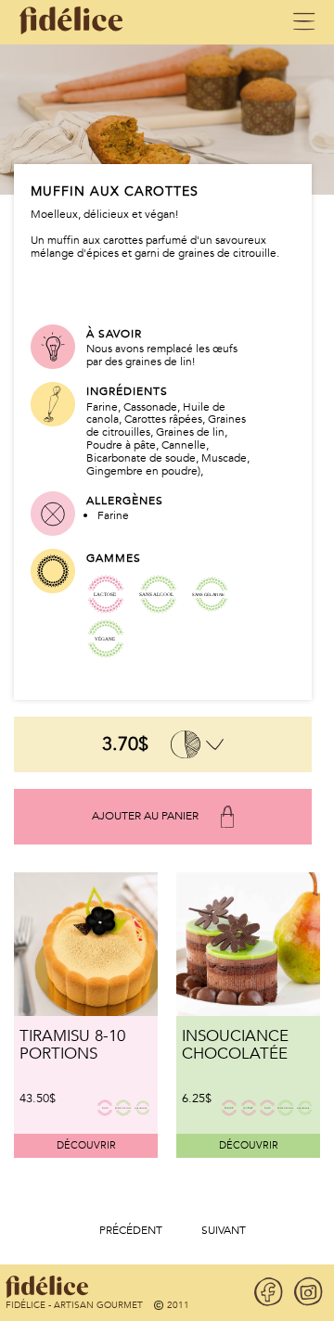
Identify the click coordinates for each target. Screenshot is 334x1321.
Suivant (223, 1231)
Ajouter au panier (145, 815)
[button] (131, 1231)
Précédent (130, 1231)
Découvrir (86, 1145)
